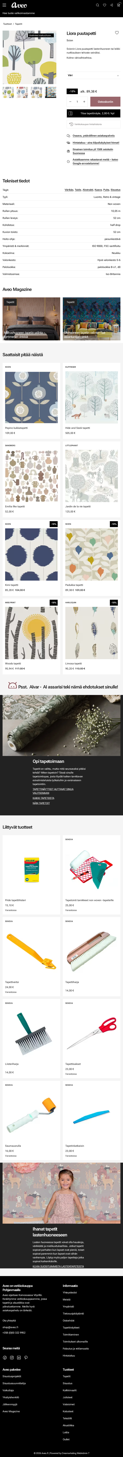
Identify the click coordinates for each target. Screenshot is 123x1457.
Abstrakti (88, 189)
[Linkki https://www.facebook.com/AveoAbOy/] (4, 1357)
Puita (106, 189)
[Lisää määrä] (84, 102)
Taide (78, 189)
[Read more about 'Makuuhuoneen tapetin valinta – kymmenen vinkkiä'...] (31, 318)
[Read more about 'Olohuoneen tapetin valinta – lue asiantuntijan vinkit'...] (91, 318)
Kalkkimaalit (70, 1390)
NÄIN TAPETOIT (41, 803)
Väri (70, 75)
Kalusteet (68, 1411)
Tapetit (18, 24)
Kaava (98, 189)
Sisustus (115, 189)
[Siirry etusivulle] (19, 5)
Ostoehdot (69, 1320)
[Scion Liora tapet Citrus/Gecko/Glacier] (29, 57)
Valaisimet (69, 1404)
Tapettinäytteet (71, 1327)
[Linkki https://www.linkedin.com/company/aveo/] (18, 1357)
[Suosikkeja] (104, 5)
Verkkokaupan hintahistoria (88, 124)
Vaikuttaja (8, 1390)
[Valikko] (4, 5)
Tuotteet (7, 24)
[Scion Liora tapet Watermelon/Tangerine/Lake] (50, 92)
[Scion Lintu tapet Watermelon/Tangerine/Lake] (22, 92)
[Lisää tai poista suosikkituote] (116, 32)
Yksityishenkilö (11, 1397)
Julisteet (67, 1397)
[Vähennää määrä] (70, 102)
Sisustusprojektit (12, 1376)
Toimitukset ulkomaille (75, 1341)
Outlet (66, 1439)
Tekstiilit (67, 1418)
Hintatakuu (69, 1355)
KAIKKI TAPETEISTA (43, 798)
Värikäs (69, 189)
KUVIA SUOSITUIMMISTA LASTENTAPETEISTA (58, 1266)
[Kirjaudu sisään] (111, 5)
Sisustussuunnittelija (14, 1383)
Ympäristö (68, 1306)
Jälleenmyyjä (10, 1404)
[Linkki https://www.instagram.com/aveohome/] (11, 1357)
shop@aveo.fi (10, 1327)
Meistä (66, 1299)
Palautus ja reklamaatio (76, 1348)
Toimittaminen (71, 1334)
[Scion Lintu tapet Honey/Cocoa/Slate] (36, 92)
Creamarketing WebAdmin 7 (75, 1453)
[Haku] (97, 5)
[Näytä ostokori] (118, 5)
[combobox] (101, 75)
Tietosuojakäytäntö (73, 1313)
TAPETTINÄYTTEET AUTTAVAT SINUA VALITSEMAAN (53, 791)
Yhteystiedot (70, 1292)
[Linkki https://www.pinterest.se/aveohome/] (25, 1357)
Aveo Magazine (11, 1411)
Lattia (66, 1432)
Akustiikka (68, 1425)
